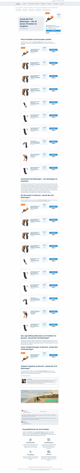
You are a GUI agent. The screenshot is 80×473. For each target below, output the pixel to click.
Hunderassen (49, 3)
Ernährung (24, 3)
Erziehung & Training (31, 3)
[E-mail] (22, 385)
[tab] (22, 96)
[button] (63, 3)
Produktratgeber (56, 3)
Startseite (16, 7)
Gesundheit (37, 3)
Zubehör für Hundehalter (36, 7)
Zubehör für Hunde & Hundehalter (28, 7)
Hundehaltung (43, 3)
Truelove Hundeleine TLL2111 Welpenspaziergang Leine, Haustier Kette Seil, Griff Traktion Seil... (53, 26)
